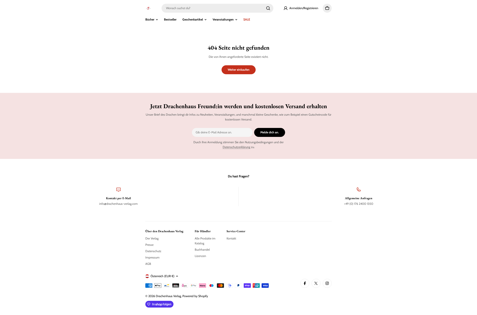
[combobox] (217, 8)
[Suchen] (268, 8)
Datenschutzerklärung (236, 147)
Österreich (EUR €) (162, 276)
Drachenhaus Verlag (168, 296)
